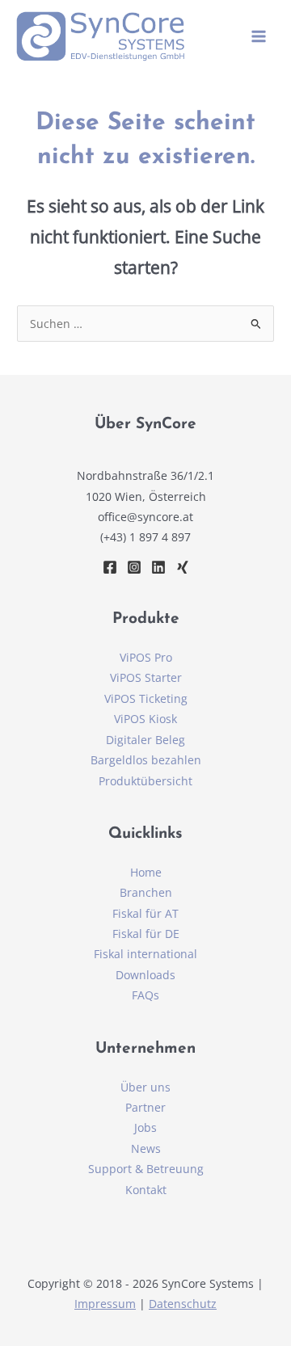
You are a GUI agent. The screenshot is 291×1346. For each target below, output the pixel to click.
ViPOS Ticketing (146, 698)
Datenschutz (183, 1303)
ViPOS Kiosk (145, 718)
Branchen (146, 892)
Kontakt (146, 1189)
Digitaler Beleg (145, 739)
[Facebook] (110, 567)
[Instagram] (134, 567)
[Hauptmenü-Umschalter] (259, 36)
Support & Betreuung (146, 1168)
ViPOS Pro (146, 657)
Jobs (145, 1127)
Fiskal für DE (145, 933)
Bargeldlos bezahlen (146, 760)
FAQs (145, 995)
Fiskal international (145, 953)
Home (146, 872)
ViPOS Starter (146, 677)
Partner (145, 1107)
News (146, 1148)
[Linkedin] (158, 567)
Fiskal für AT (145, 913)
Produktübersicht (145, 781)
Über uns (145, 1087)
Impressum (105, 1303)
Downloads (145, 974)
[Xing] (182, 567)
